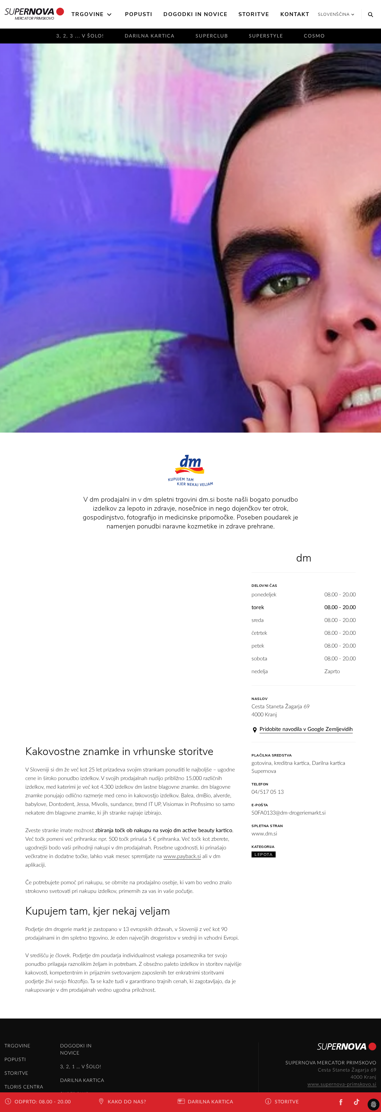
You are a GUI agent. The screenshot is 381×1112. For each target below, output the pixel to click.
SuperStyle (266, 36)
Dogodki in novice (195, 14)
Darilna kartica (150, 36)
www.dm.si (264, 834)
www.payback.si (182, 856)
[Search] (369, 14)
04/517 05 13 (268, 792)
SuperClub (212, 36)
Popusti (138, 14)
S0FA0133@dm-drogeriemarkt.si (289, 813)
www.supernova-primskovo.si (342, 1084)
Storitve (253, 14)
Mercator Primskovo (34, 18)
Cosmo (314, 36)
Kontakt (295, 14)
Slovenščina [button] (334, 14)
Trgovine (87, 14)
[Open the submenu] (109, 14)
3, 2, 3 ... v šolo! (80, 36)
